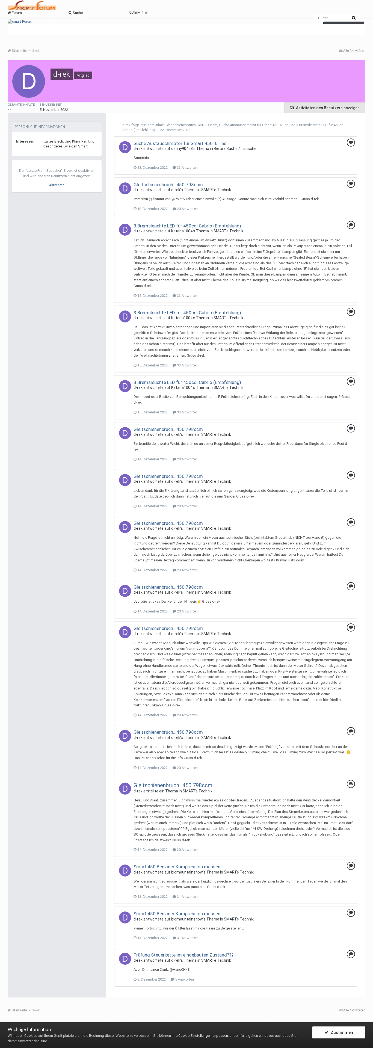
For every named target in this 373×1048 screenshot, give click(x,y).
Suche (50, 19)
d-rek (126, 125)
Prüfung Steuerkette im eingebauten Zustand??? (183, 955)
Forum (24, 19)
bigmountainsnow (187, 872)
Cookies (30, 1036)
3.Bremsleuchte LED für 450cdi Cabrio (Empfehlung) (187, 226)
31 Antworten (187, 897)
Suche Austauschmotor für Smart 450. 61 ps (254, 125)
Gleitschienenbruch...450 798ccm (191, 125)
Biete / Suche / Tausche (235, 148)
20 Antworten (187, 209)
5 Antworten (184, 979)
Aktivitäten (80, 19)
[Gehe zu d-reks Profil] (125, 147)
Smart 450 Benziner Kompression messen (177, 866)
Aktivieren (56, 185)
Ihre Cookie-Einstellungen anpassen (200, 1036)
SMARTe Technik (216, 190)
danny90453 (182, 148)
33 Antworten (187, 167)
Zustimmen (340, 1032)
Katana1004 (182, 231)
